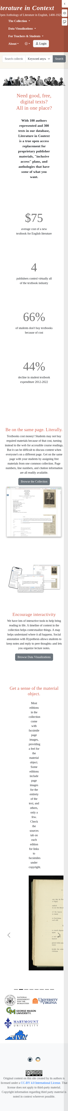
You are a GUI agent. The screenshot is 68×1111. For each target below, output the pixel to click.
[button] (27, 44)
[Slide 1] (16, 989)
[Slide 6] (42, 989)
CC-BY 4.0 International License (40, 1082)
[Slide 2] (21, 989)
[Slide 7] (47, 989)
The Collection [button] (18, 21)
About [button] (12, 43)
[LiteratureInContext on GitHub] (31, 1059)
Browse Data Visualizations (34, 657)
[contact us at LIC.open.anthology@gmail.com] (38, 1059)
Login (42, 43)
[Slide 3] (26, 989)
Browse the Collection (34, 481)
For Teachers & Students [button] (24, 36)
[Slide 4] (31, 989)
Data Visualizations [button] (21, 28)
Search (59, 58)
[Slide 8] (52, 989)
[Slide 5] (37, 989)
